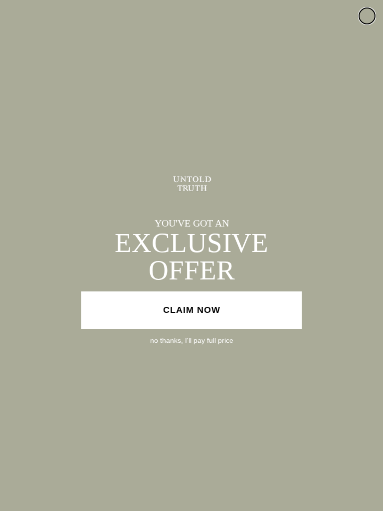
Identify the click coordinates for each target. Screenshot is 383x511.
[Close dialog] (367, 16)
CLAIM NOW (191, 310)
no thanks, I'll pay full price (191, 340)
